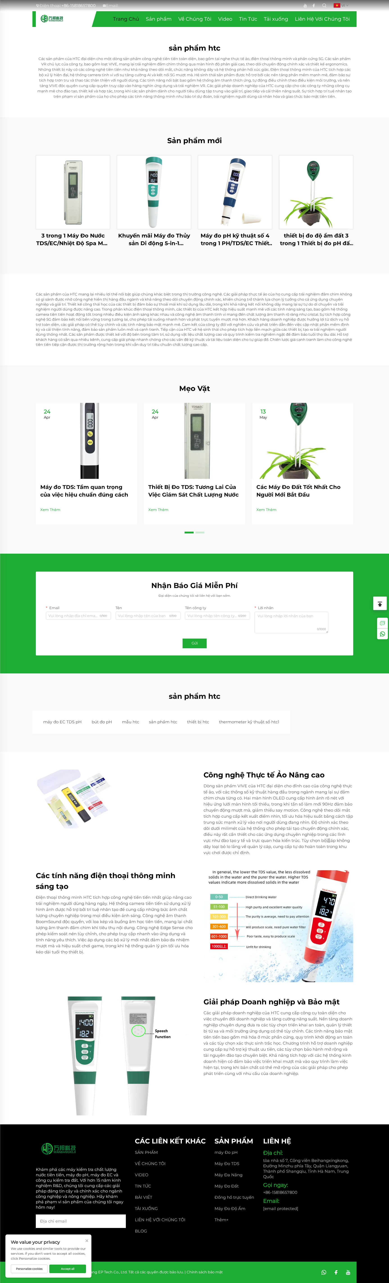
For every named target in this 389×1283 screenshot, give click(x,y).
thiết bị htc (198, 721)
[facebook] (314, 6)
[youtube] (305, 6)
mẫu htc (130, 721)
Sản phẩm (159, 19)
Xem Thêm (50, 510)
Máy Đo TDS (227, 1163)
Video (225, 19)
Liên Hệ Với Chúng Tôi (322, 19)
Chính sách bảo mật (205, 1272)
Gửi (195, 643)
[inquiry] (382, 623)
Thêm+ (221, 1219)
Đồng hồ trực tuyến (234, 1197)
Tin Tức (248, 19)
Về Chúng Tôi (194, 19)
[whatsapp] (382, 633)
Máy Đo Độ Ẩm (230, 1208)
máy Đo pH (226, 1152)
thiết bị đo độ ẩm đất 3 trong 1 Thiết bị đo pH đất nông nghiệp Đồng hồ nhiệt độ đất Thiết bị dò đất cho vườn (316, 239)
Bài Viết (143, 1197)
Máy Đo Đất (227, 1186)
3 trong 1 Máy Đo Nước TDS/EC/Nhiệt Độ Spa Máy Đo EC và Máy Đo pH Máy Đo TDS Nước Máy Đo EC (73, 239)
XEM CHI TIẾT (73, 192)
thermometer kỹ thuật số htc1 (249, 721)
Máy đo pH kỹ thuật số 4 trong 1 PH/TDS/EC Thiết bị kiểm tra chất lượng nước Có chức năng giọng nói (235, 239)
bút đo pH (102, 721)
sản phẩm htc (163, 721)
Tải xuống (276, 19)
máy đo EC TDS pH (62, 721)
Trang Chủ (126, 19)
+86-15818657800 (78, 5)
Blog (141, 1231)
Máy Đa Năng (228, 1174)
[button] (189, 532)
